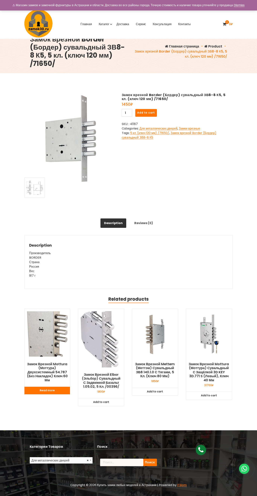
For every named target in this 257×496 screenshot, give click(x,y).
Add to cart (146, 112)
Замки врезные (189, 128)
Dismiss (239, 5)
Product (215, 46)
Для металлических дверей (158, 128)
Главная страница (183, 46)
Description (113, 223)
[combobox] (61, 460)
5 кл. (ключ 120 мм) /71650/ (149, 133)
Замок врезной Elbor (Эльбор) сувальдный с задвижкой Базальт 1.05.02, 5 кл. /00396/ (101, 381)
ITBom (182, 485)
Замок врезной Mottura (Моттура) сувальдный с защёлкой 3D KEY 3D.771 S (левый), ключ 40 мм (209, 372)
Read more (47, 390)
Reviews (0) (143, 223)
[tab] (113, 223)
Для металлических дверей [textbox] (60, 460)
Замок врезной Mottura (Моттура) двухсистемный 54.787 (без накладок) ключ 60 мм (47, 372)
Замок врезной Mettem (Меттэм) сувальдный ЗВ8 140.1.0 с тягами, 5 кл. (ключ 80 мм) (155, 370)
